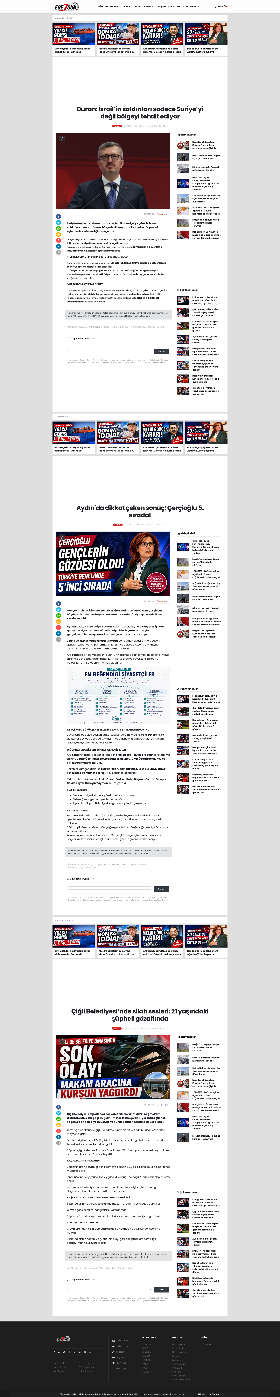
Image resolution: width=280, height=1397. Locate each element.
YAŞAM (162, 6)
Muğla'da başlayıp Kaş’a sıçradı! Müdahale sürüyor (205, 222)
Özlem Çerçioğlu (135, 734)
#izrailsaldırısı (95, 326)
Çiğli (98, 1130)
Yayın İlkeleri (60, 1367)
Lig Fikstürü (177, 1360)
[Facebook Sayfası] (55, 1352)
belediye (73, 1144)
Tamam (216, 1394)
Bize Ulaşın (121, 1368)
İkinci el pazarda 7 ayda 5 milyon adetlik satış (205, 169)
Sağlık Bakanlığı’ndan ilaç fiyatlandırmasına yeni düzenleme (206, 198)
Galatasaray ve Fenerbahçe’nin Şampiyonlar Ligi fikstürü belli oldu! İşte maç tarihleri (205, 183)
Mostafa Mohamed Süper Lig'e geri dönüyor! (206, 157)
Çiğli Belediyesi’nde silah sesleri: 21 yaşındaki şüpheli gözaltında (205, 312)
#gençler (102, 864)
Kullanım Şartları (86, 1363)
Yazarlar (120, 1351)
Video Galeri (122, 1346)
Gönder (161, 351)
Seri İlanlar (177, 1371)
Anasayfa (59, 18)
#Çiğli (70, 1268)
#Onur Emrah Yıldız (93, 1268)
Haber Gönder (85, 1371)
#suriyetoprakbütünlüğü (116, 326)
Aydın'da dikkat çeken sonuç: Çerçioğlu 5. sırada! (204, 339)
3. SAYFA (125, 6)
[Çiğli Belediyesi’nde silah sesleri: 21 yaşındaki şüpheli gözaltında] (113, 1066)
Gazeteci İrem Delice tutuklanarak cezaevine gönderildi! (205, 390)
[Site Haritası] (86, 1352)
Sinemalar (177, 1367)
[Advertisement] (39, 58)
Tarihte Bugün (179, 1364)
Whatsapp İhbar (86, 1367)
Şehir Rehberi (178, 1375)
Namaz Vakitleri (180, 1352)
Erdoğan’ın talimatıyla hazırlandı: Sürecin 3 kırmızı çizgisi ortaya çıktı (206, 300)
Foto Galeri (122, 1340)
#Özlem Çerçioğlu (76, 864)
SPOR (171, 6)
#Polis (130, 1268)
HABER (114, 6)
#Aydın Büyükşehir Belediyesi (81, 867)
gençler (134, 835)
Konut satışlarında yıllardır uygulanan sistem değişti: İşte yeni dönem (205, 365)
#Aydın (91, 864)
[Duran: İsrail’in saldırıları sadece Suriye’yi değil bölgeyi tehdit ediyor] (113, 170)
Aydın (71, 626)
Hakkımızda (59, 1363)
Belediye (90, 1150)
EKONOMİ (149, 6)
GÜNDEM (103, 6)
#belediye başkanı (118, 864)
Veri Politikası (60, 1371)
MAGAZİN (182, 6)
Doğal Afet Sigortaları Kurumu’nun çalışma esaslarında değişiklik (204, 145)
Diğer (193, 6)
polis (151, 1177)
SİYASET (137, 6)
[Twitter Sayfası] (60, 1352)
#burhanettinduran (77, 326)
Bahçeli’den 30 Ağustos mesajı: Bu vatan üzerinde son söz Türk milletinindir (206, 234)
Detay (203, 1394)
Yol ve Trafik (178, 1348)
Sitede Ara (207, 1344)
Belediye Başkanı (101, 626)
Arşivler (120, 1357)
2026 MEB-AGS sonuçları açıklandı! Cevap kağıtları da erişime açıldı (206, 210)
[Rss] (81, 1352)
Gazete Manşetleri (181, 1379)
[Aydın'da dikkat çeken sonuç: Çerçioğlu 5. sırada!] (113, 563)
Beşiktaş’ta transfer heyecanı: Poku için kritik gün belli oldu (205, 378)
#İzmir (78, 1268)
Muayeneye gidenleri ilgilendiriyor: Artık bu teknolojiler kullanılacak (205, 351)
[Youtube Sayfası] (71, 1352)
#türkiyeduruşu (138, 326)
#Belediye (110, 1268)
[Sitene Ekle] (91, 1352)
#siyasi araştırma (138, 864)
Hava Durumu (179, 1344)
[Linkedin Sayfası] (76, 1352)
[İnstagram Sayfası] (65, 1352)
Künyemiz (121, 1362)
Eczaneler (177, 1356)
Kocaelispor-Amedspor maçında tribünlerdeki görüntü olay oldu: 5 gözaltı (205, 326)
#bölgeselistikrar (156, 326)
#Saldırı (121, 1268)
